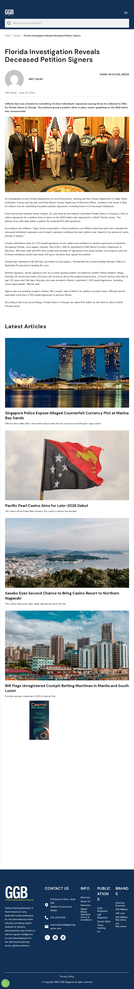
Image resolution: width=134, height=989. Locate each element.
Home (8, 35)
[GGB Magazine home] (9, 12)
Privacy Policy (67, 976)
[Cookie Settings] (5, 983)
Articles (17, 35)
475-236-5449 (57, 917)
